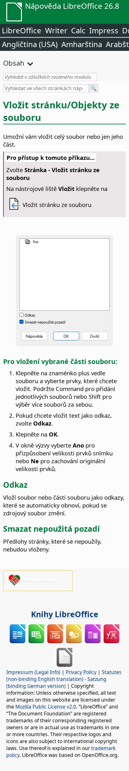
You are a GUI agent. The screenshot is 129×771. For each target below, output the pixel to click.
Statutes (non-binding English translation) (63, 675)
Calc (78, 30)
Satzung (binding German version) (56, 682)
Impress (103, 30)
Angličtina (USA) (30, 44)
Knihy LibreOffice (64, 614)
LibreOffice (21, 30)
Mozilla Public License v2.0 (45, 706)
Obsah (13, 63)
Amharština (81, 44)
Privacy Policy (81, 672)
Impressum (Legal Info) (33, 672)
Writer (56, 30)
